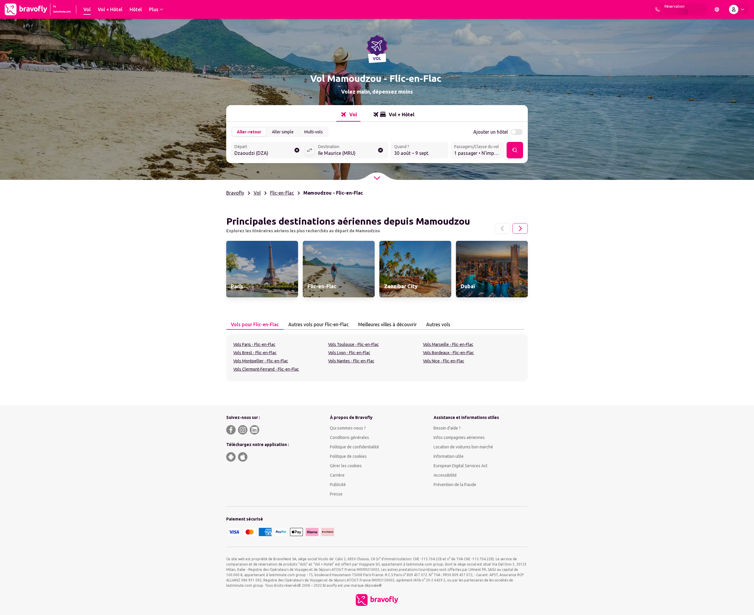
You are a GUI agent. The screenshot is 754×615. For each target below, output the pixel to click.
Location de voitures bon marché (463, 447)
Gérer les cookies (346, 465)
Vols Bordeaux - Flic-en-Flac (448, 352)
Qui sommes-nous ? (348, 428)
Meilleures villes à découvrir (387, 324)
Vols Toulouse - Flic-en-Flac (353, 344)
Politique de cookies (348, 456)
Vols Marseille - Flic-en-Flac (448, 344)
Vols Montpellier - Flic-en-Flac (260, 361)
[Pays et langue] (717, 9)
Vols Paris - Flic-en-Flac (254, 344)
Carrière (337, 475)
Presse (336, 494)
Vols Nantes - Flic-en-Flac (351, 361)
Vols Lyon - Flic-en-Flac (349, 352)
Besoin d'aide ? (447, 428)
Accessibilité (445, 475)
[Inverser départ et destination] (309, 150)
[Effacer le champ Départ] (296, 150)
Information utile (449, 456)
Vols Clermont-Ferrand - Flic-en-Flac (266, 369)
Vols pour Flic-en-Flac (255, 324)
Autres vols (438, 324)
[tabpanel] (377, 358)
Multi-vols (313, 132)
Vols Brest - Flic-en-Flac (255, 352)
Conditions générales (349, 437)
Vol (257, 192)
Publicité (338, 484)
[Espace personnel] (738, 9)
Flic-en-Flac (282, 192)
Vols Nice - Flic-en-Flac (443, 361)
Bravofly (235, 192)
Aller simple (283, 132)
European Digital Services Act (460, 465)
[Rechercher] (515, 150)
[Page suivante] (520, 228)
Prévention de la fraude (455, 484)
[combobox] (268, 150)
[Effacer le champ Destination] (380, 150)
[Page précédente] (502, 228)
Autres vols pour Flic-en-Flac (318, 324)
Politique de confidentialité (354, 447)
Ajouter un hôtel (490, 132)
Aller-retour (249, 132)
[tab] (348, 114)
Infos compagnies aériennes (459, 437)
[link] (262, 269)
